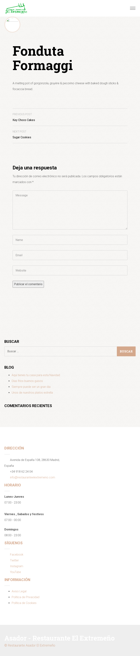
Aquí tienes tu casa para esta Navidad (36, 375)
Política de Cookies (24, 603)
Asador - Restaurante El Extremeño (59, 638)
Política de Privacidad (25, 597)
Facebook (16, 554)
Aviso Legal (19, 591)
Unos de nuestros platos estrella (32, 392)
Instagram (16, 566)
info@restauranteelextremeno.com (32, 477)
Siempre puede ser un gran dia (31, 387)
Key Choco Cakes (24, 117)
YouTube (15, 572)
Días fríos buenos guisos (27, 381)
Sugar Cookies (22, 134)
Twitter (14, 560)
